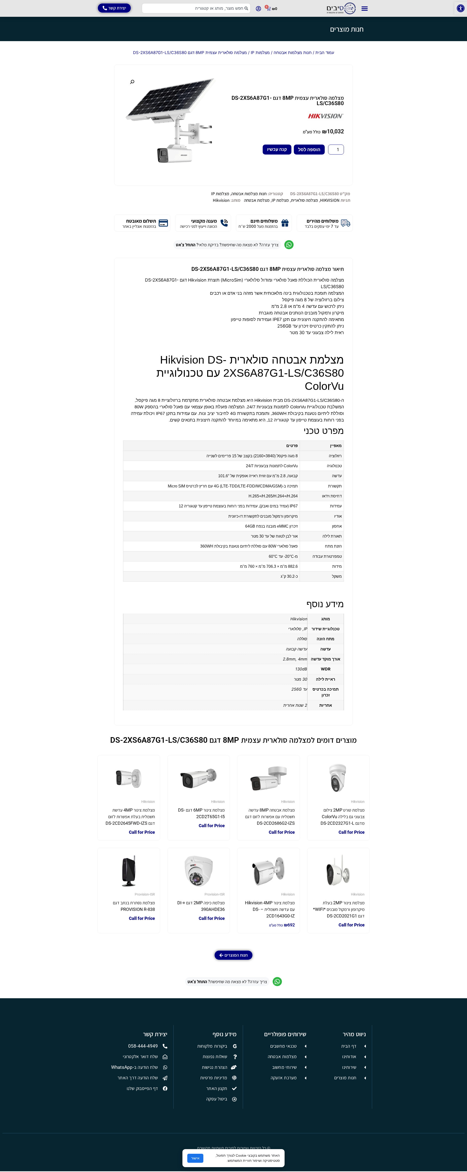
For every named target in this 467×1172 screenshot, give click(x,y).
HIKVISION (330, 200)
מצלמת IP (280, 200)
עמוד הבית (324, 52)
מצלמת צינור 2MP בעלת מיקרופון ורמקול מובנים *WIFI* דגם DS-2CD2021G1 (339, 909)
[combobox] (196, 8)
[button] (460, 8)
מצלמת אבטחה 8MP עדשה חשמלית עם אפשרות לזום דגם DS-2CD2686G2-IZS (270, 816)
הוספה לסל (309, 149)
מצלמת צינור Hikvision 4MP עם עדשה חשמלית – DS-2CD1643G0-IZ (270, 909)
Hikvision (221, 200)
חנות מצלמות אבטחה (293, 52)
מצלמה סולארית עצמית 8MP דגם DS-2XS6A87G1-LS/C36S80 (288, 100)
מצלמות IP (260, 52)
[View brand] (325, 119)
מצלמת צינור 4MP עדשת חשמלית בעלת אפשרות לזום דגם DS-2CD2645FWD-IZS (130, 816)
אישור (195, 1158)
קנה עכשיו (277, 149)
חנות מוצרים (347, 29)
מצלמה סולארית (304, 200)
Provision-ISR (215, 894)
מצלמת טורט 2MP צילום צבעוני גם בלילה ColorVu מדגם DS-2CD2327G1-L (343, 816)
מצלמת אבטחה (256, 200)
